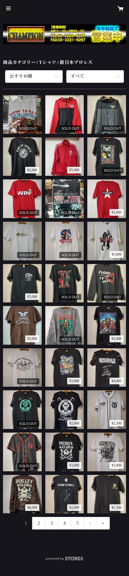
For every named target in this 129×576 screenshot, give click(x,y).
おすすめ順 (21, 76)
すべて (77, 76)
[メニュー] (8, 8)
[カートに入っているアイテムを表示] (120, 8)
